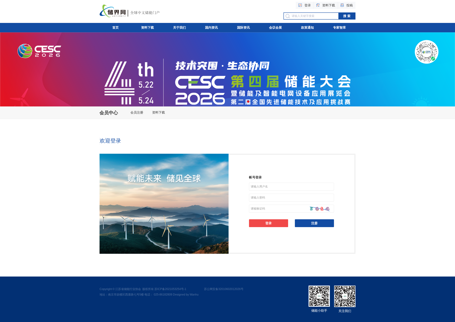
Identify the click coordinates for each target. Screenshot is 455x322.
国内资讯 (211, 27)
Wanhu (194, 294)
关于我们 (179, 27)
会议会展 (275, 27)
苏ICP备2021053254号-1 (170, 289)
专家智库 (339, 27)
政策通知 (307, 27)
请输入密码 (258, 197)
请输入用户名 (259, 186)
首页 (115, 27)
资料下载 (147, 27)
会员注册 (136, 112)
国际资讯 (243, 27)
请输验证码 (258, 208)
